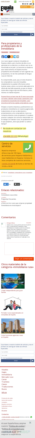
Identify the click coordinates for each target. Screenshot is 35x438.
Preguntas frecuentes (8, 199)
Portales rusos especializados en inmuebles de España (12, 314)
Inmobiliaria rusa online (9, 195)
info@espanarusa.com (8, 419)
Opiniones (4, 408)
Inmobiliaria (7, 14)
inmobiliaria (11, 172)
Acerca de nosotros (24, 1)
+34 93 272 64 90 (5, 1)
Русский (33, 1)
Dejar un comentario (23, 258)
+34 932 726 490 (15, 417)
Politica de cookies (17, 426)
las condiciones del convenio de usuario (14, 31)
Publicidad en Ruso (7, 406)
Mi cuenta (4, 410)
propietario (29, 172)
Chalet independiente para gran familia (12, 291)
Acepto (12, 31)
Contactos (4, 402)
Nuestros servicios (7, 404)
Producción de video (7, 398)
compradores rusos (20, 172)
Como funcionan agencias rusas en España (12, 336)
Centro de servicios (7, 145)
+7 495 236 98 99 (6, 417)
